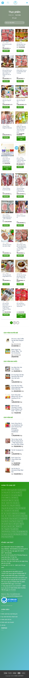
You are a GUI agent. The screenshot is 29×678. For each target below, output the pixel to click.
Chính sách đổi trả (6, 619)
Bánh (4, 490)
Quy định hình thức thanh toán (9, 616)
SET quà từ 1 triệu (18, 523)
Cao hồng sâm (6, 492)
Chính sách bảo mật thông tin (9, 614)
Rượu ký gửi (23, 518)
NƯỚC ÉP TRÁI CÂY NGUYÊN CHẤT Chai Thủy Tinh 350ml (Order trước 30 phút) (21, 129)
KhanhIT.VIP (9, 605)
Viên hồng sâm (17, 534)
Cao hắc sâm (22, 490)
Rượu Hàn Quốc (14, 518)
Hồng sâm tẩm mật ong (8, 508)
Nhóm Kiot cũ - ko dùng (18, 513)
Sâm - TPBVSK (17, 526)
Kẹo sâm (15, 510)
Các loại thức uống (16, 495)
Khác (18, 508)
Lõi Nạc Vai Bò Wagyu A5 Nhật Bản (7, 127)
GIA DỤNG (15, 497)
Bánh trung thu (12, 490)
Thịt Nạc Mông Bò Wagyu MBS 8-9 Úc (7, 275)
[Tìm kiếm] (8, 3)
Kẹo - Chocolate (6, 510)
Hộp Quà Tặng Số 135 (21, 101)
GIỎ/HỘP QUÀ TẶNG (7, 500)
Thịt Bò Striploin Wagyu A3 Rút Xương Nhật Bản (20, 190)
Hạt (16, 500)
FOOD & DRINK (6, 497)
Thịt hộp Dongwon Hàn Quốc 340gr (6, 245)
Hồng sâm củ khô (15, 505)
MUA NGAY (6, 50)
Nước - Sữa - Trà (6, 516)
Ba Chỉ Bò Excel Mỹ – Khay (7, 45)
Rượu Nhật (5, 521)
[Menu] (2, 3)
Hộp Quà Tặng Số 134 (6, 101)
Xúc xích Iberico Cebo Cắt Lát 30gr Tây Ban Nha (21, 305)
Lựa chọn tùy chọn (21, 138)
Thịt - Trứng (5, 529)
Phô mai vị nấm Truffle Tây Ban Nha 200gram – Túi (21, 160)
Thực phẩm (14, 529)
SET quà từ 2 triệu (6, 526)
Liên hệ (3, 625)
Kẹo (23, 508)
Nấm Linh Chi (16, 516)
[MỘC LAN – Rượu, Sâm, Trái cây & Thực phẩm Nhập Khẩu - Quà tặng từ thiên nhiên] (15, 2)
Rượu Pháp (13, 521)
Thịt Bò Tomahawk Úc (21, 216)
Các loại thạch (6, 495)
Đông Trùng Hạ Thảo (7, 536)
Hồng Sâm (5, 505)
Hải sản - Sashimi (7, 503)
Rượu (24, 516)
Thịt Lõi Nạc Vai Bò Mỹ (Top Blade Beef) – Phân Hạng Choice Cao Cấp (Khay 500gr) (21, 247)
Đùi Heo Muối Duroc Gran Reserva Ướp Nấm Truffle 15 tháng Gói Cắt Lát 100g (7, 73)
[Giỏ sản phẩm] (27, 3)
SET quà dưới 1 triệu (7, 523)
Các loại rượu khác (16, 492)
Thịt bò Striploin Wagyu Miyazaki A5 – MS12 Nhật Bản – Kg (7, 218)
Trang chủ (11, 15)
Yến (25, 534)
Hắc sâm (16, 503)
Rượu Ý (20, 521)
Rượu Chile (5, 518)
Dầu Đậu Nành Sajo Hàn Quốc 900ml (21, 45)
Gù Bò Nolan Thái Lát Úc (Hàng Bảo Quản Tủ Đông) (21, 72)
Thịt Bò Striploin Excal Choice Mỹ (6, 189)
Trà (13, 531)
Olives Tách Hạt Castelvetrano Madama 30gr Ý (6, 160)
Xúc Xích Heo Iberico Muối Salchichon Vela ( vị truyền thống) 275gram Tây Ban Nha (7, 307)
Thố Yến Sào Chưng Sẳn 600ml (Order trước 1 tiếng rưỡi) (21, 276)
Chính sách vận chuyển (7, 622)
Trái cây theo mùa (7, 534)
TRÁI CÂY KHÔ (6, 531)
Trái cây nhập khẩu (21, 531)
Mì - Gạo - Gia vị (6, 513)
